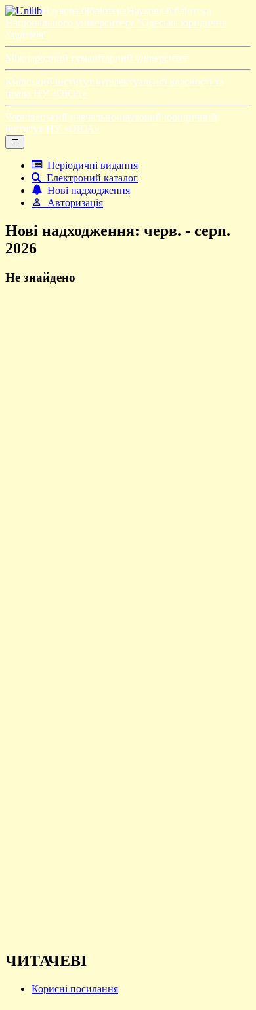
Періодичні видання (90, 165)
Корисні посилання (75, 988)
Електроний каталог (89, 177)
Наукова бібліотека (84, 10)
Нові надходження (86, 190)
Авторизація (72, 202)
